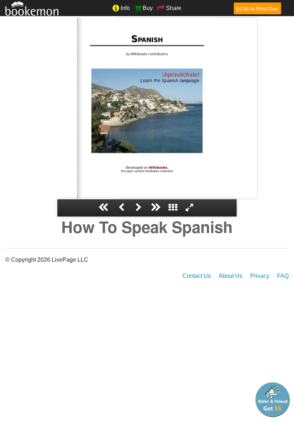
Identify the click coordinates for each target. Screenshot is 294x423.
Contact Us (196, 276)
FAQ (283, 276)
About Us (230, 276)
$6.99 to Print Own (257, 8)
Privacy (259, 276)
